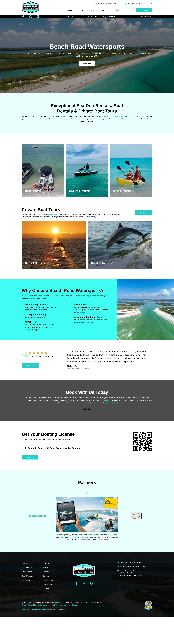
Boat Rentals (73, 17)
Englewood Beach (111, 403)
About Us (71, 10)
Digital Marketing (39, 609)
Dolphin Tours (145, 17)
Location (116, 10)
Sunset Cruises (127, 17)
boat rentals (119, 116)
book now (105, 400)
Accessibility (65, 605)
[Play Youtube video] (87, 514)
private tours (52, 214)
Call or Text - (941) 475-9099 (107, 4)
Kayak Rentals (109, 17)
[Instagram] (30, 16)
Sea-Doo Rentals (79, 190)
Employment (47, 584)
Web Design (26, 609)
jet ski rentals (109, 116)
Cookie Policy (53, 605)
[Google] (38, 16)
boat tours (133, 116)
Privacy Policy (27, 605)
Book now (148, 119)
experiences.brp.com (104, 539)
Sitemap (75, 605)
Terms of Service (40, 605)
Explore (82, 10)
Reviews (93, 10)
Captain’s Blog (48, 580)
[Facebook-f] (23, 16)
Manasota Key (95, 403)
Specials (104, 10)
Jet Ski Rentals (91, 17)
